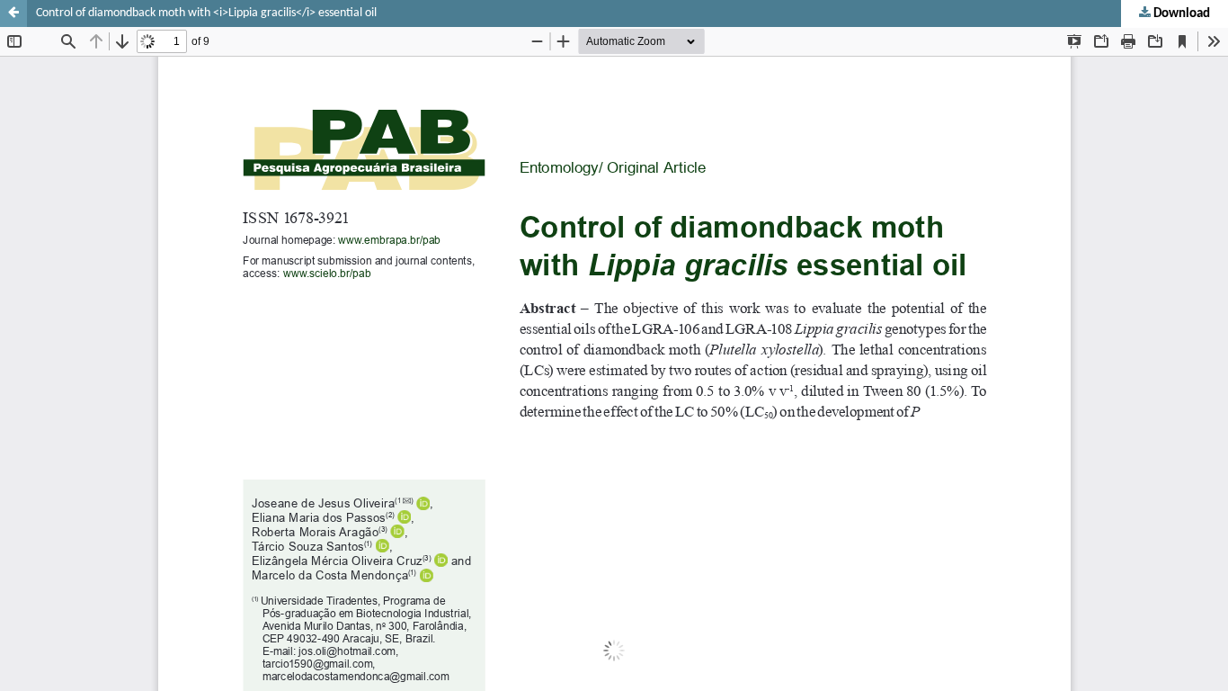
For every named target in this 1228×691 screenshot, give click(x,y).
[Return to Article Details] (13, 13)
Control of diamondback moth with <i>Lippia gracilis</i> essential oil (206, 13)
